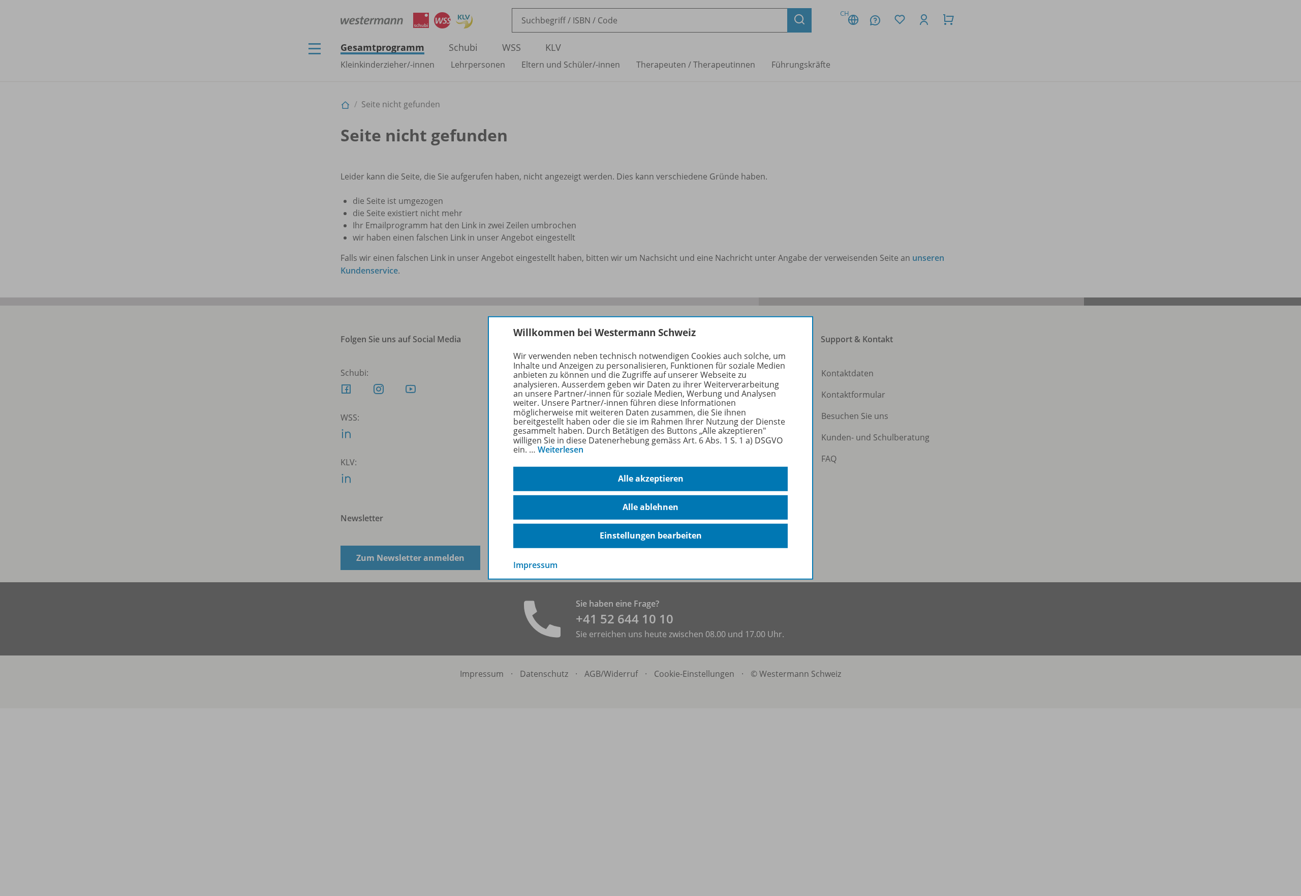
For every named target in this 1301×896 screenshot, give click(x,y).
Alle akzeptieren (651, 478)
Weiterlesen (560, 449)
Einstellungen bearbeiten (651, 535)
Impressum (535, 564)
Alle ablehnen (650, 507)
